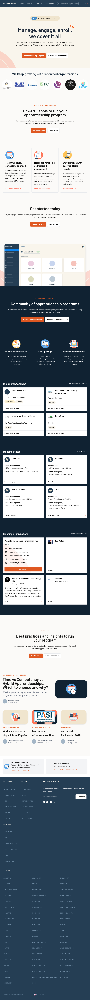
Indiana (7, 965)
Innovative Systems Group (23, 416)
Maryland (36, 890)
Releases (26, 813)
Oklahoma (64, 878)
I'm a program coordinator (32, 319)
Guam (6, 942)
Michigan (59, 458)
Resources (27, 789)
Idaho (6, 954)
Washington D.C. (67, 960)
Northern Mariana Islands (44, 977)
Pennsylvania (66, 890)
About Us (8, 832)
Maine (34, 884)
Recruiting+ (9, 795)
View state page (10, 482)
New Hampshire (39, 942)
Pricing (7, 813)
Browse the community (57, 55)
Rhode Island (66, 901)
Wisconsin (65, 971)
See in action (68, 188)
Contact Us (9, 861)
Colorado (8, 913)
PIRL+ (6, 801)
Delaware (8, 925)
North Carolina (39, 965)
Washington (65, 954)
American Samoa (11, 890)
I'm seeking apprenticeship (57, 319)
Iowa (6, 971)
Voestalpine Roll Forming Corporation (66, 391)
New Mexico (37, 954)
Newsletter (27, 801)
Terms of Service (12, 843)
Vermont (64, 936)
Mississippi (37, 913)
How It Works (10, 807)
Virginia (64, 942)
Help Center (27, 807)
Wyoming (64, 977)
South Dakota (66, 913)
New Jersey (37, 948)
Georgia (7, 936)
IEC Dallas (59, 541)
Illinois (7, 960)
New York (36, 960)
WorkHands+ (9, 789)
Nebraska (36, 930)
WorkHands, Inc (19, 390)
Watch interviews (52, 656)
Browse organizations (79, 533)
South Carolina (18, 489)
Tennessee (65, 919)
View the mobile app (42, 188)
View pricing (53, 224)
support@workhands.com (64, 769)
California (16, 458)
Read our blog (36, 656)
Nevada (35, 936)
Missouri (36, 919)
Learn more (53, 130)
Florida (7, 930)
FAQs (24, 795)
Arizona (7, 895)
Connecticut (10, 919)
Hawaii (6, 948)
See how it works (12, 188)
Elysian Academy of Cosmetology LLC (26, 579)
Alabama (8, 878)
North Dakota (38, 971)
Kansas (7, 977)
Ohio (34, 983)
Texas (57, 489)
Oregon (63, 884)
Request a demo (38, 130)
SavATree (59, 416)
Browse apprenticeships (78, 383)
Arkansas (8, 901)
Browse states (81, 451)
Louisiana (36, 878)
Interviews (27, 818)
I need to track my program (33, 55)
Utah (62, 930)
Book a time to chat (19, 771)
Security (8, 855)
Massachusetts (39, 895)
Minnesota (37, 907)
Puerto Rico (65, 895)
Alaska (7, 884)
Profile (50, 570)
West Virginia (66, 965)
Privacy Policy (10, 849)
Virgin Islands (67, 948)
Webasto (59, 578)
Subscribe (81, 797)
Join (6, 838)
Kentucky (8, 983)
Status (7, 818)
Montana (36, 925)
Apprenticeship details (12, 408)
